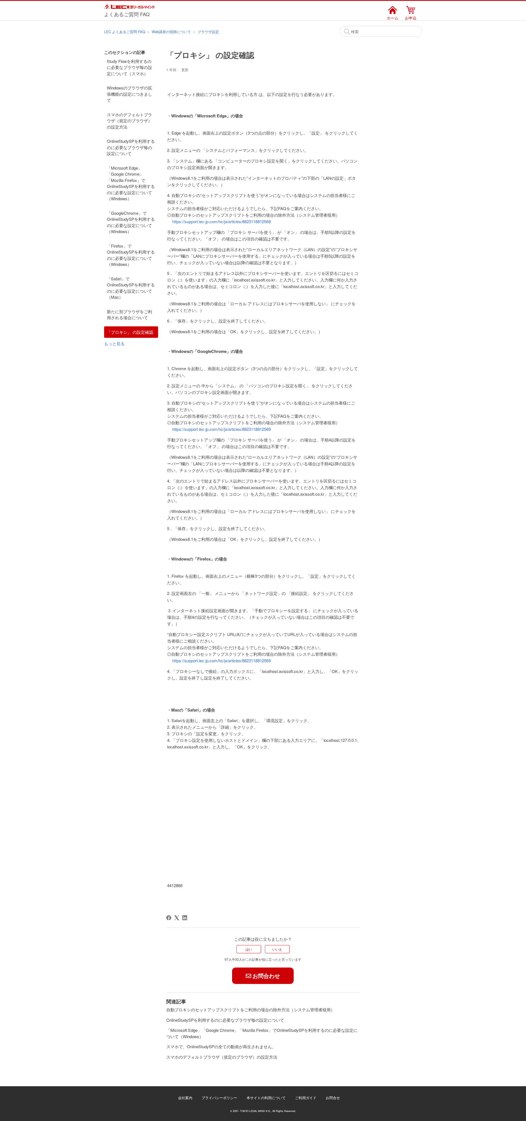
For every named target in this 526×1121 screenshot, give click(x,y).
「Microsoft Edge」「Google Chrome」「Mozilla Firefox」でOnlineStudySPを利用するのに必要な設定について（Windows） (131, 183)
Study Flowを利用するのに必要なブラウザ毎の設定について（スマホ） (129, 67)
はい (248, 949)
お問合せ (333, 1097)
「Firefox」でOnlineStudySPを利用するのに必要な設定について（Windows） (131, 255)
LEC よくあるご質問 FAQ (124, 31)
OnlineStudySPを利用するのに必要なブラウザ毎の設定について (131, 147)
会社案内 (185, 1097)
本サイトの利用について (266, 1097)
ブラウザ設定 (208, 31)
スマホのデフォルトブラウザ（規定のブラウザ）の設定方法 (129, 121)
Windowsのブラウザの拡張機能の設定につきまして (129, 94)
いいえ (277, 949)
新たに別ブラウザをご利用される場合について (129, 315)
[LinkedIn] (184, 917)
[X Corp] (176, 917)
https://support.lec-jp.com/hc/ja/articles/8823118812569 (221, 221)
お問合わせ (266, 976)
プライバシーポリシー (219, 1097)
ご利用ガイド (305, 1097)
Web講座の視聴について (171, 31)
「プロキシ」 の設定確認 (130, 332)
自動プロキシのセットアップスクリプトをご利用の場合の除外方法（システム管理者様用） (250, 1009)
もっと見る (114, 343)
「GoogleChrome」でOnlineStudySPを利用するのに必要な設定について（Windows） (131, 222)
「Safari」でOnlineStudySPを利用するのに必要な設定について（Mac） (131, 288)
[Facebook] (168, 917)
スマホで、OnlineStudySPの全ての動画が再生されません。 (221, 1046)
